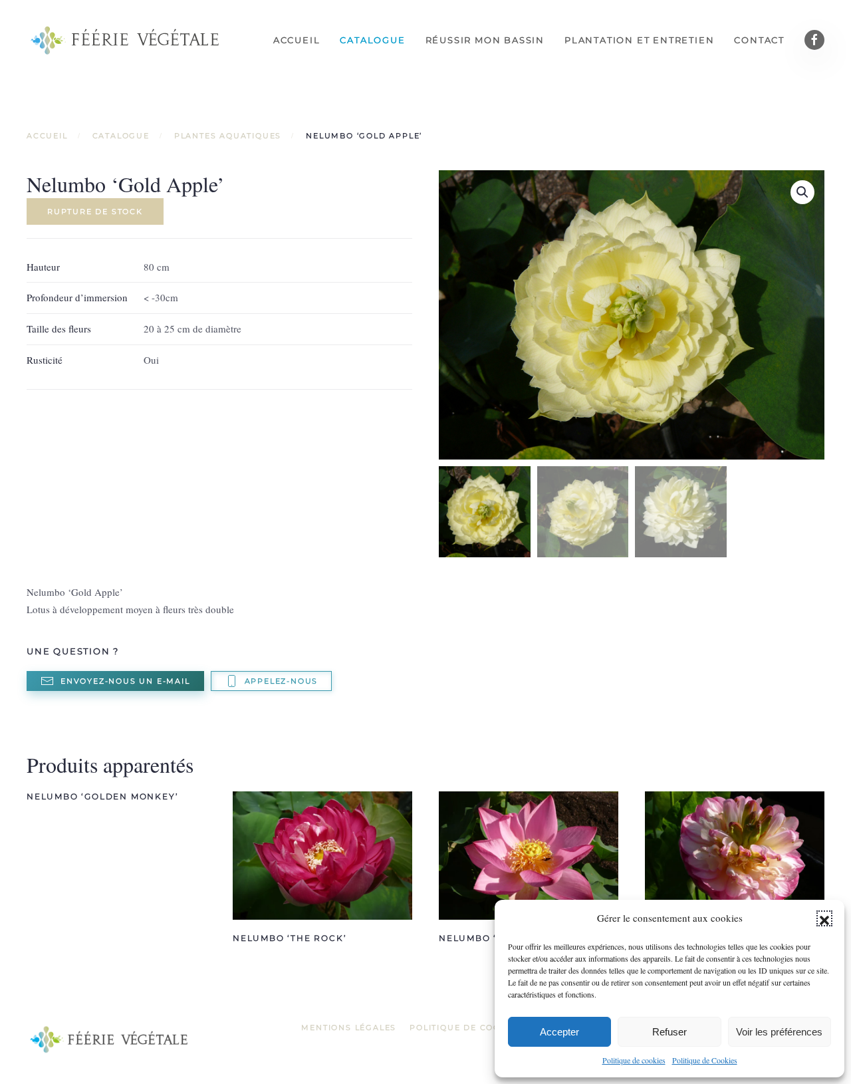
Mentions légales (348, 1027)
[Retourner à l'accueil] (126, 40)
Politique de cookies (634, 1060)
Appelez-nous (281, 681)
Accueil (296, 40)
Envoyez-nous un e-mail (125, 681)
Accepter (559, 1031)
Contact (759, 40)
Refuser (669, 1031)
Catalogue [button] (372, 40)
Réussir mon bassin (485, 40)
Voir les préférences (779, 1031)
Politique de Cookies (704, 1060)
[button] (824, 918)
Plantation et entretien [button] (639, 40)
